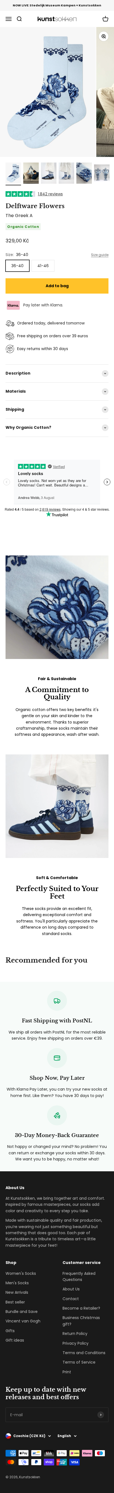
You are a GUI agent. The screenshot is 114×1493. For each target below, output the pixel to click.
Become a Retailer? (81, 1308)
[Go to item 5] (84, 174)
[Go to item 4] (66, 174)
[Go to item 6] (102, 174)
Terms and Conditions (84, 1353)
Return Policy (75, 1333)
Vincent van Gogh (23, 1321)
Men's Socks (17, 1283)
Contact (71, 1299)
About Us (71, 1289)
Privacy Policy (76, 1343)
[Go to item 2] (31, 174)
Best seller (15, 1302)
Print (67, 1372)
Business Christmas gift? (81, 1321)
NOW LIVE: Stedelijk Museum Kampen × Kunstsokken (57, 5)
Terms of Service (79, 1362)
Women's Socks (21, 1273)
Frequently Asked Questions (79, 1276)
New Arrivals (17, 1292)
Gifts (10, 1331)
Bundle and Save (22, 1311)
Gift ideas (15, 1340)
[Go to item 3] (48, 174)
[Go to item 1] (13, 174)
